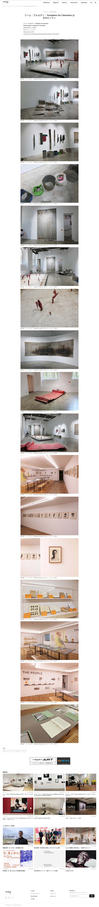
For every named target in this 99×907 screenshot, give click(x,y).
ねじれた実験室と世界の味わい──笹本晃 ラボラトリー (78, 847)
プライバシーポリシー (35, 893)
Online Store (74, 2)
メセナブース (53, 893)
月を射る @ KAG (69, 870)
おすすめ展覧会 (5, 868)
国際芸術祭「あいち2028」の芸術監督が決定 (13, 847)
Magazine (56, 2)
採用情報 (52, 890)
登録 (92, 895)
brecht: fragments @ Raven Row (42, 818)
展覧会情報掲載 (34, 896)
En (91, 2)
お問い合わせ (53, 896)
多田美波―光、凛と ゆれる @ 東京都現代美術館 (14, 870)
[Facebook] (12, 897)
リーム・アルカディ (15, 750)
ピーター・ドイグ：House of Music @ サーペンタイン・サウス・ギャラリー (81, 795)
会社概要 (32, 890)
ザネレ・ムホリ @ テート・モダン (73, 818)
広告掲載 (32, 898)
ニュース (35, 868)
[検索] (95, 2)
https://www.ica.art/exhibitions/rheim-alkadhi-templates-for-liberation (40, 34)
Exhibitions (46, 2)
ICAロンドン (6, 750)
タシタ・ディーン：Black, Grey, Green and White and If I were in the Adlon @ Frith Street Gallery (49, 795)
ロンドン (24, 750)
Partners (64, 2)
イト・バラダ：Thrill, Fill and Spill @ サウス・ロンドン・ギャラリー (18, 795)
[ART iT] (8, 892)
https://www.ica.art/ (28, 31)
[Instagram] (9, 897)
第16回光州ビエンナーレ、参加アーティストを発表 (46, 870)
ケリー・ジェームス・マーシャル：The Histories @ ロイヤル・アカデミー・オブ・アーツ (18, 819)
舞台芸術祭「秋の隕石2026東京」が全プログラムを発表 (47, 847)
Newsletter (84, 2)
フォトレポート (46, 11)
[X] (6, 897)
